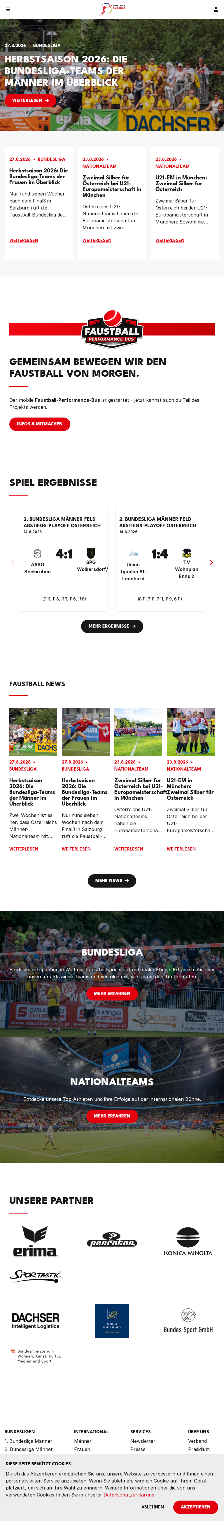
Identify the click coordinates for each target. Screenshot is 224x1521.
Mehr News (108, 881)
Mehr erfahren (112, 994)
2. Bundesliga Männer (29, 1449)
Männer (83, 1441)
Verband (197, 1441)
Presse (138, 1449)
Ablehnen (152, 1507)
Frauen (82, 1449)
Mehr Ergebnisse (109, 626)
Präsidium (199, 1449)
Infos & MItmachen (40, 424)
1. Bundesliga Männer (28, 1441)
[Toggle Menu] (8, 9)
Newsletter (142, 1441)
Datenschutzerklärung (129, 1495)
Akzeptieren (196, 1507)
